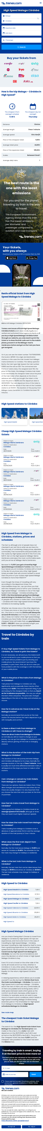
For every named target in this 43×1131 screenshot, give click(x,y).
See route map (8, 1012)
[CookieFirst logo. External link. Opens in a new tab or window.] (10, 1088)
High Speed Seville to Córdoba (16, 903)
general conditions (19, 1083)
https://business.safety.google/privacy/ (15, 1121)
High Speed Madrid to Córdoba (16, 890)
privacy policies (29, 1081)
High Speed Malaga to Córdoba (16, 899)
